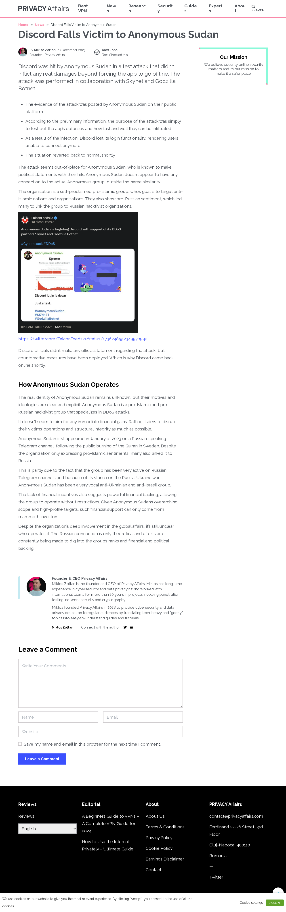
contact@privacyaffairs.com (236, 816)
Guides (190, 8)
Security (165, 8)
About (240, 8)
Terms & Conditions (165, 826)
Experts (216, 8)
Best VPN (83, 8)
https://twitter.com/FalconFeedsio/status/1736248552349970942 (82, 338)
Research (137, 8)
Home (23, 25)
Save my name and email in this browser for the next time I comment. (92, 744)
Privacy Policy (159, 837)
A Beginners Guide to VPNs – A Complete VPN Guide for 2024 (110, 823)
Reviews (26, 816)
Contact (153, 869)
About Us (155, 816)
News (111, 8)
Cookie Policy (159, 848)
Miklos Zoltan (45, 50)
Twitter (216, 877)
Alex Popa (110, 50)
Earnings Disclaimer (165, 858)
